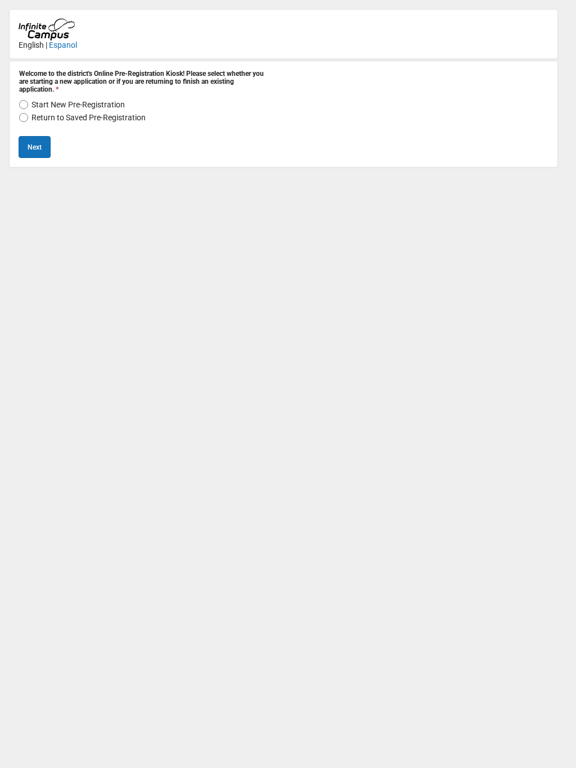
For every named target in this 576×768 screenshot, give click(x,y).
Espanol (63, 44)
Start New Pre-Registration (78, 104)
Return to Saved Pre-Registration (89, 117)
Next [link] (35, 147)
